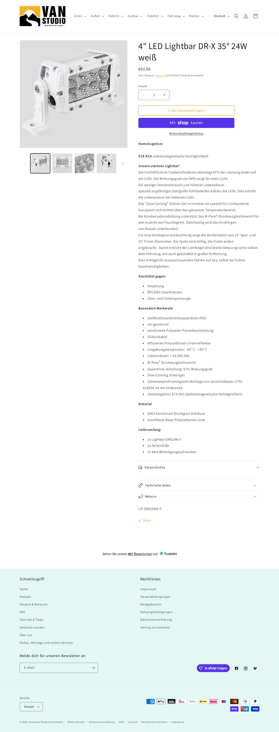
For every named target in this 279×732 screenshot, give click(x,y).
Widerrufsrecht (76, 722)
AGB (121, 722)
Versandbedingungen (155, 597)
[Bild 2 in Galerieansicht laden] (62, 163)
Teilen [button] (147, 520)
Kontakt (25, 597)
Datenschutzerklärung (156, 620)
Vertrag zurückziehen (155, 627)
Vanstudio (34, 722)
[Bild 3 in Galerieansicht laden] (84, 163)
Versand (161, 75)
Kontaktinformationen (154, 722)
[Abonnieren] (93, 668)
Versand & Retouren (34, 604)
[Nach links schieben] (24, 163)
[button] (79, 15)
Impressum (148, 589)
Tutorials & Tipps (31, 620)
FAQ (22, 612)
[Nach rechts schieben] (123, 163)
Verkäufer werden (32, 627)
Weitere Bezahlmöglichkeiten (186, 133)
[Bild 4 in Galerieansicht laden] (106, 163)
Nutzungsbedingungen (156, 612)
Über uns (26, 635)
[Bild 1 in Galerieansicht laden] (40, 163)
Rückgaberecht (151, 604)
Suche (24, 589)
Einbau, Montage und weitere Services (46, 643)
